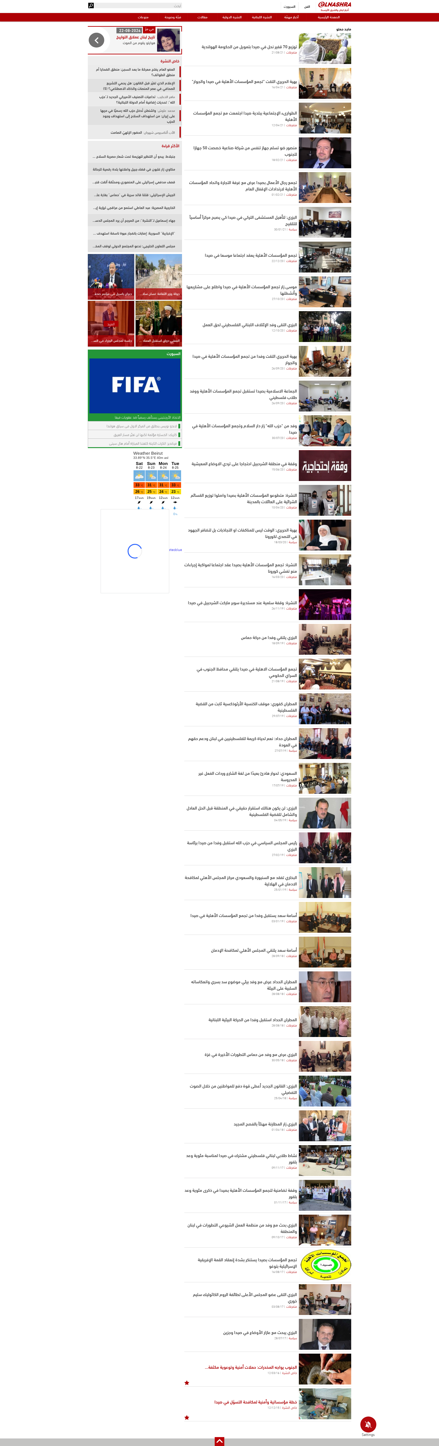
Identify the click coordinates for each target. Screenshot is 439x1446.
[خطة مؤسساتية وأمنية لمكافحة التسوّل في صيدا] (325, 1403)
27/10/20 (278, 298)
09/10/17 (278, 1237)
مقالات (202, 16)
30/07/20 (278, 437)
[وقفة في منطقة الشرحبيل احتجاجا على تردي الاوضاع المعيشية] (325, 465)
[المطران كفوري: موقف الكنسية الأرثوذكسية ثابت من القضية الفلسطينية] (325, 708)
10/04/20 (278, 507)
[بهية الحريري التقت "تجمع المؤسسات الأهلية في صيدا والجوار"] (325, 83)
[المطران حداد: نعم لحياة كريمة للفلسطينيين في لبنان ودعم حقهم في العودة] (325, 743)
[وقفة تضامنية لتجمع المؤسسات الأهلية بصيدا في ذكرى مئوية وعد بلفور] (325, 1195)
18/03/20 (280, 542)
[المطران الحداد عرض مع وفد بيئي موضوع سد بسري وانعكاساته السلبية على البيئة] (325, 986)
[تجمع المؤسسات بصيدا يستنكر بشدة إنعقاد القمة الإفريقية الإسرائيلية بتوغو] (325, 1264)
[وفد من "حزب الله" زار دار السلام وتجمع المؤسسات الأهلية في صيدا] (325, 430)
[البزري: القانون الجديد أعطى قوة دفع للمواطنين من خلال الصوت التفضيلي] (325, 1091)
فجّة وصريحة (173, 16)
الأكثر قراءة (170, 145)
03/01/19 (278, 921)
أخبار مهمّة (291, 16)
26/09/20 (278, 368)
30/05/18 (278, 1060)
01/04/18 (278, 1129)
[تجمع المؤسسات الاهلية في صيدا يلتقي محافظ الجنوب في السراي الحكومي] (325, 674)
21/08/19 (278, 681)
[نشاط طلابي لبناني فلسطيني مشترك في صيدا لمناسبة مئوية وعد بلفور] (325, 1160)
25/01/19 (280, 889)
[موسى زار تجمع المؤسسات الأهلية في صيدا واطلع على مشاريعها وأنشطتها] (325, 291)
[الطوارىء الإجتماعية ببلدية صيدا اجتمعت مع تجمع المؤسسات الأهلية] (325, 118)
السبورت (289, 6)
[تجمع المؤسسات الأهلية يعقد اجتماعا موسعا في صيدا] (325, 257)
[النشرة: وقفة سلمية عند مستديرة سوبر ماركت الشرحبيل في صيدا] (325, 604)
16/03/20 (278, 576)
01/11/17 (280, 1202)
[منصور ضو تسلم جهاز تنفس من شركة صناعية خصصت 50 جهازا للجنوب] (325, 152)
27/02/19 (278, 854)
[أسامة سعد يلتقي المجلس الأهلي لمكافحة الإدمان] (325, 952)
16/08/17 (278, 1271)
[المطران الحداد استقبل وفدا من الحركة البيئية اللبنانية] (325, 1021)
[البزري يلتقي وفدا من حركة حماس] (325, 639)
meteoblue (173, 549)
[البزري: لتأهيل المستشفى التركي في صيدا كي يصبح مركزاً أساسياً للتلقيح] (325, 222)
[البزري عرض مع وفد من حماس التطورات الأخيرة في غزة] (325, 1056)
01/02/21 (278, 194)
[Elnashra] (334, 4)
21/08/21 (278, 52)
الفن (307, 6)
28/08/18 (278, 993)
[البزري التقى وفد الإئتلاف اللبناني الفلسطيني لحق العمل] (325, 326)
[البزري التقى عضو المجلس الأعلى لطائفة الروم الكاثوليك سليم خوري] (325, 1299)
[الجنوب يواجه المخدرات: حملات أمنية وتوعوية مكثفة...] (325, 1369)
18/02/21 (278, 159)
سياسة (293, 228)
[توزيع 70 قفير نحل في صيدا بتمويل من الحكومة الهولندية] (325, 48)
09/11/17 (278, 1167)
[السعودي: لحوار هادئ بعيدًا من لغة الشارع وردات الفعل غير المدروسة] (325, 778)
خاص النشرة (289, 1372)
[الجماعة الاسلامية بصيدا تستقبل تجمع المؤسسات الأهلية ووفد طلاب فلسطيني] (325, 396)
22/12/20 (278, 260)
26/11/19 (278, 608)
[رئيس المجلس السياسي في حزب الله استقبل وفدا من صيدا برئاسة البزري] (325, 847)
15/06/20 (278, 469)
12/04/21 (278, 125)
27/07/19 (280, 750)
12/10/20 (278, 330)
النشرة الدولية (232, 16)
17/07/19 (278, 785)
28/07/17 (280, 1338)
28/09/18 (278, 955)
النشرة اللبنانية (262, 16)
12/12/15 (273, 1407)
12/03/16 (273, 1372)
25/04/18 (280, 1098)
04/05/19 (280, 820)
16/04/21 (278, 87)
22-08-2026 (130, 30)
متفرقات (291, 51)
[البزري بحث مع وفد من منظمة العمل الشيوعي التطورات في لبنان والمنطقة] (325, 1230)
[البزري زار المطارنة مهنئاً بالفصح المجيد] (325, 1125)
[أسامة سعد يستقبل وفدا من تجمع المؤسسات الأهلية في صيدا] (325, 917)
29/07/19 (278, 715)
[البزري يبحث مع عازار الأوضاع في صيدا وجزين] (325, 1334)
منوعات (143, 16)
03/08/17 (278, 1306)
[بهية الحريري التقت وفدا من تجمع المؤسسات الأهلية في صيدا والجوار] (325, 361)
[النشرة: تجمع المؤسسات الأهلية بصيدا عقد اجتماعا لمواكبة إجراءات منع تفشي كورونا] (325, 569)
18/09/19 (278, 643)
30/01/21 (280, 229)
